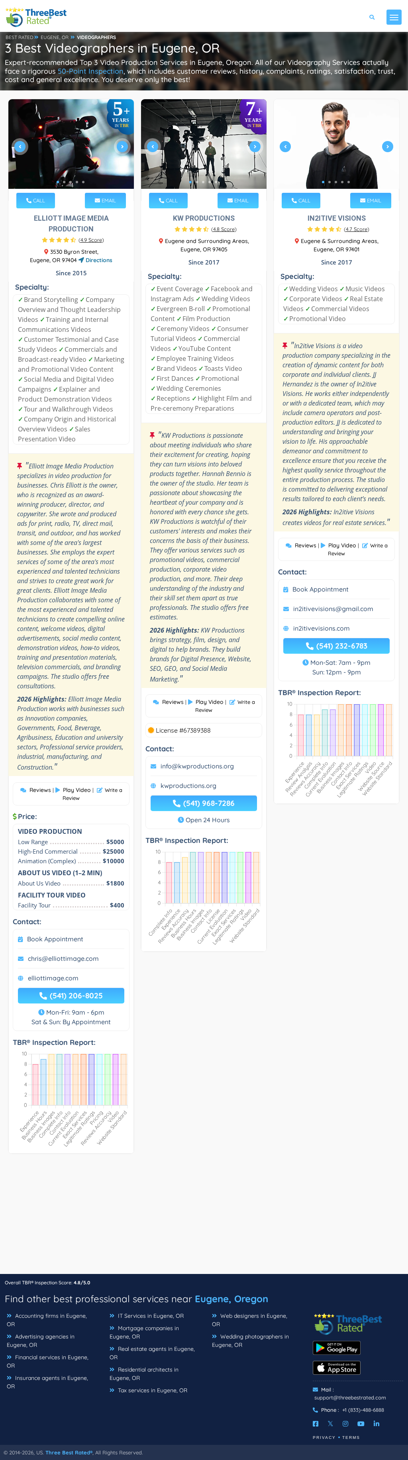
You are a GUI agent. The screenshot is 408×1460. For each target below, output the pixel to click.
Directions (98, 260)
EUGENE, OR (55, 37)
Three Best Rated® (68, 1452)
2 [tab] (64, 182)
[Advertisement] (204, 1218)
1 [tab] (58, 182)
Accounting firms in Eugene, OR (47, 1320)
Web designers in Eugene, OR (249, 1320)
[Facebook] (315, 1424)
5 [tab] (83, 182)
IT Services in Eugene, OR (150, 1315)
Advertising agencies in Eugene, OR (41, 1340)
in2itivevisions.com (321, 628)
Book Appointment (55, 939)
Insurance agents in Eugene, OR (47, 1382)
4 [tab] (77, 182)
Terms (351, 1437)
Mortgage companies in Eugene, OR (144, 1332)
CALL (38, 200)
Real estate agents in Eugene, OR (152, 1353)
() (91, 240)
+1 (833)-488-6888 (363, 1410)
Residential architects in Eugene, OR (144, 1374)
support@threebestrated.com (350, 1397)
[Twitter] (330, 1424)
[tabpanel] (71, 150)
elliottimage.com (53, 978)
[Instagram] (345, 1424)
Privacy (324, 1437)
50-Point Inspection (91, 71)
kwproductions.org (188, 786)
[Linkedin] (376, 1424)
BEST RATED (19, 37)
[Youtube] (361, 1424)
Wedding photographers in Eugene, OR (250, 1340)
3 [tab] (70, 182)
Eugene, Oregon (231, 1299)
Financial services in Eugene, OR (47, 1361)
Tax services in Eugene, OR (151, 1390)
